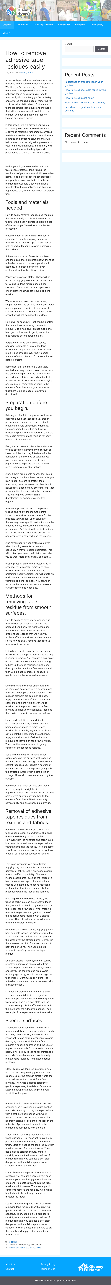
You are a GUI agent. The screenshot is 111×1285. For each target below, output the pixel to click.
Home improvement (43, 24)
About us (10, 1264)
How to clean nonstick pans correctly (85, 102)
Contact (6, 33)
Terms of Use (48, 1269)
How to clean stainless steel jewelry (25, 1247)
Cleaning (7, 24)
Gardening (80, 24)
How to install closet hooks (79, 98)
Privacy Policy (48, 1264)
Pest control (64, 24)
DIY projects (22, 24)
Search (69, 44)
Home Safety (97, 24)
